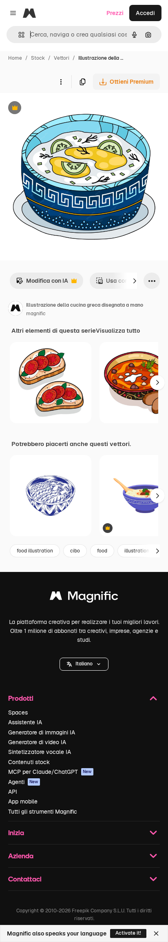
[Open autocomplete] (18, 35)
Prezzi (115, 13)
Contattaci (25, 879)
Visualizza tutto (118, 330)
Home (15, 58)
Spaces (18, 712)
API (12, 791)
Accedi (145, 13)
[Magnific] (84, 597)
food (102, 551)
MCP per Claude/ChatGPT (50, 771)
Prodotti (20, 698)
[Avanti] (134, 281)
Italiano (84, 663)
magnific (36, 313)
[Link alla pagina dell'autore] (15, 309)
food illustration (35, 551)
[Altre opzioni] (61, 82)
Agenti (23, 782)
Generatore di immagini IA (41, 732)
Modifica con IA (42, 283)
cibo (75, 551)
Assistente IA (25, 722)
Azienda (20, 855)
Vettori (61, 58)
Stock (38, 58)
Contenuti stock (29, 762)
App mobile (23, 801)
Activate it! (128, 933)
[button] (84, 664)
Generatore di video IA (37, 742)
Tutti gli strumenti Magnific (42, 811)
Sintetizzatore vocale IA (39, 752)
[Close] (156, 933)
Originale (54, 109)
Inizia (16, 832)
